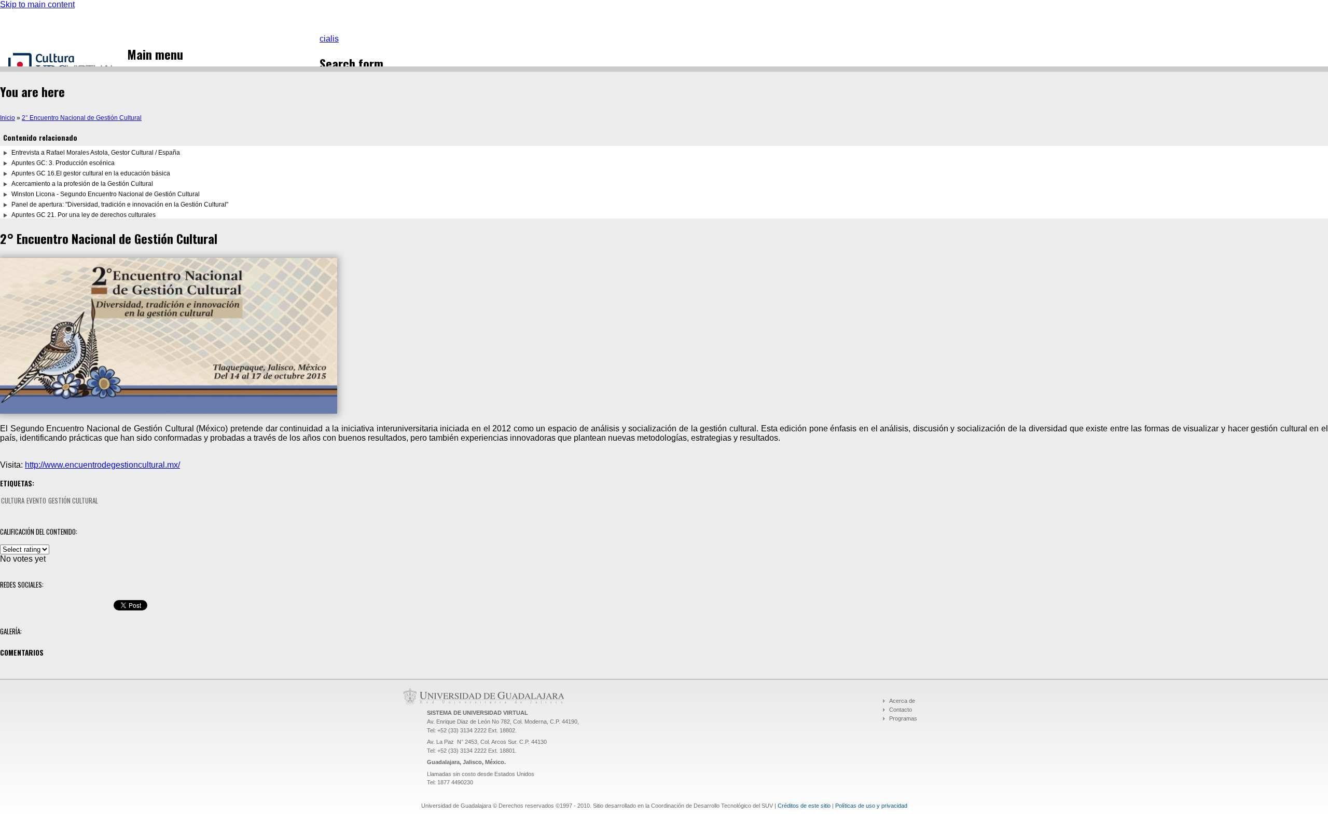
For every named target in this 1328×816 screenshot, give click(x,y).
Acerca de (902, 701)
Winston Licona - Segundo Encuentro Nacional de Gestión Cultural (105, 194)
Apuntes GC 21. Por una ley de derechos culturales (83, 215)
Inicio (7, 117)
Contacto (900, 709)
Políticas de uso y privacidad (871, 806)
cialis (329, 38)
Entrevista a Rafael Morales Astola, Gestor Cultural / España (95, 152)
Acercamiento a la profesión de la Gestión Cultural (82, 183)
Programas (903, 718)
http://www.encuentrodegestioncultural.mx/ (102, 464)
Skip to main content (37, 4)
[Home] (67, 65)
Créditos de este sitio (804, 806)
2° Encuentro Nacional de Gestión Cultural (82, 117)
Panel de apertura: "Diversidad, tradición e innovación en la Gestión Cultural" (119, 204)
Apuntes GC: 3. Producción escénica (63, 163)
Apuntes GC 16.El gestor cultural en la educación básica (90, 173)
